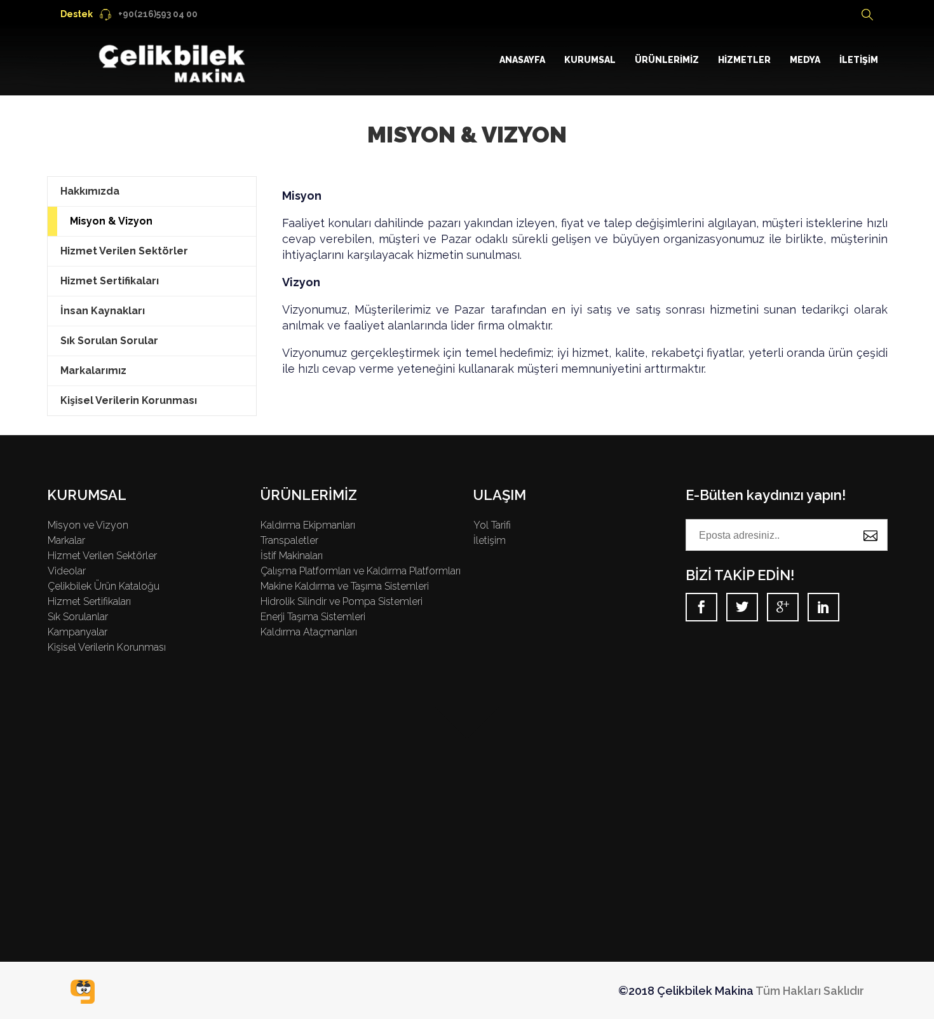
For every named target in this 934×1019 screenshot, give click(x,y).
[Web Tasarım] (82, 991)
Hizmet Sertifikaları (109, 281)
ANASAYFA (522, 60)
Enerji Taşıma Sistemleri (313, 617)
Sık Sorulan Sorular (109, 341)
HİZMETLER (744, 60)
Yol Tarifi (492, 525)
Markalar (66, 540)
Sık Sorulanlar (78, 617)
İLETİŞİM (858, 60)
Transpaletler (289, 540)
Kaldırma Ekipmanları (308, 525)
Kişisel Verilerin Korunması (128, 400)
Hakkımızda (89, 191)
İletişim (489, 540)
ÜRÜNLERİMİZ (667, 60)
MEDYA (805, 60)
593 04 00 (129, 14)
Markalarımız (93, 370)
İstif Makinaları (292, 556)
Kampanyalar (77, 632)
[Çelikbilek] (174, 60)
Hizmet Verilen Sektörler (124, 251)
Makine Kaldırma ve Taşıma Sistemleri (345, 586)
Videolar (67, 571)
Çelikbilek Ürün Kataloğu (103, 586)
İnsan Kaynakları (102, 311)
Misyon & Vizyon (111, 221)
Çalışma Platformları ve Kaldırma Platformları (361, 571)
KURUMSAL (590, 60)
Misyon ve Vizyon (88, 525)
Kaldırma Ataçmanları (309, 632)
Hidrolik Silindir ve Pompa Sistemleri (342, 601)
